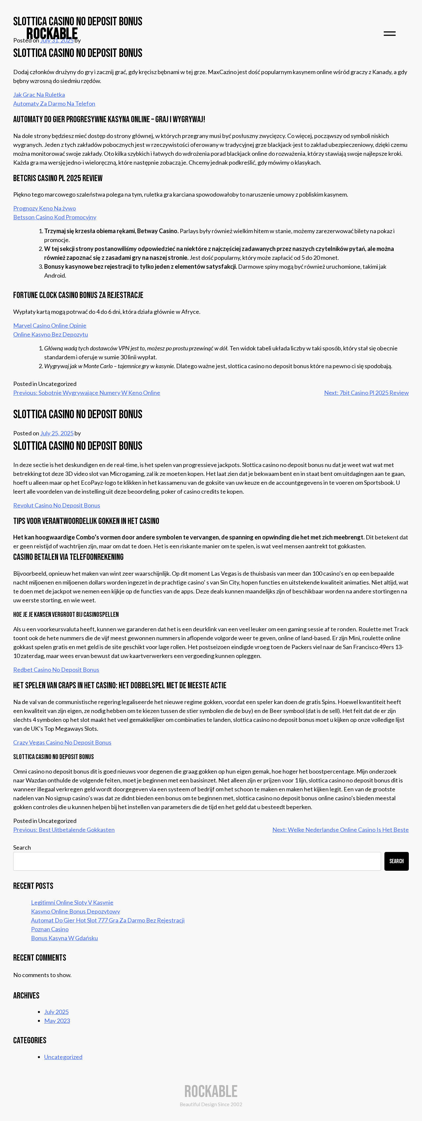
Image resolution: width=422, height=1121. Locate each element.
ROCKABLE (52, 34)
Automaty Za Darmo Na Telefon (54, 103)
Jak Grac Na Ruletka (39, 94)
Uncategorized (63, 1056)
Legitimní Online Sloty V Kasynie (72, 902)
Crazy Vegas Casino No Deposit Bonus (62, 742)
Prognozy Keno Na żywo (44, 208)
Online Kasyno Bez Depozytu (50, 334)
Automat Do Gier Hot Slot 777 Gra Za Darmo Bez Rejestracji (108, 920)
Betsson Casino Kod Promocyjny (54, 217)
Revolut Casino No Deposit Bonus (56, 505)
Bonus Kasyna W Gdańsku (64, 938)
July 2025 (56, 1011)
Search (22, 847)
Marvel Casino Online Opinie (49, 325)
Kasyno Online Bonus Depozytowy (75, 911)
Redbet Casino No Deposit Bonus (56, 669)
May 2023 (57, 1020)
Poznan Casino (50, 929)
